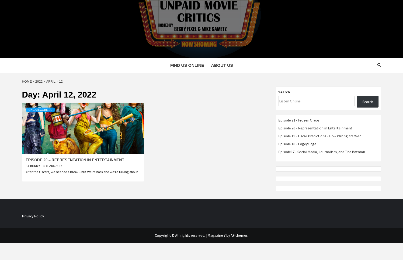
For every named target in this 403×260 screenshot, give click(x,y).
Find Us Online (187, 65)
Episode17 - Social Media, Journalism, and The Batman (321, 151)
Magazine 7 (217, 235)
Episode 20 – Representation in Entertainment (75, 160)
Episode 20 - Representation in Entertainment (315, 128)
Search (284, 92)
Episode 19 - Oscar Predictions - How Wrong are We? (319, 136)
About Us (222, 65)
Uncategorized (40, 109)
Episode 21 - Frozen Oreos (299, 120)
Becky (35, 166)
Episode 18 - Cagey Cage (297, 144)
